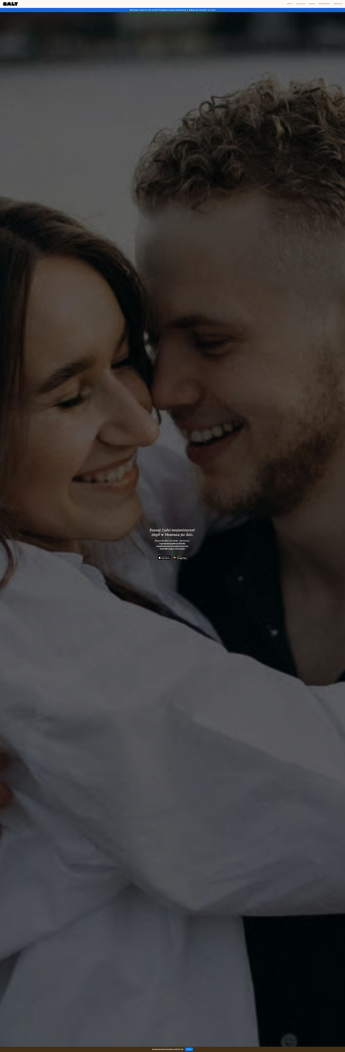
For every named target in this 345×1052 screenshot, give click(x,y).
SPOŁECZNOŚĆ (324, 3)
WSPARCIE (338, 3)
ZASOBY (312, 3)
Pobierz (189, 1049)
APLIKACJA (300, 3)
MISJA (290, 3)
